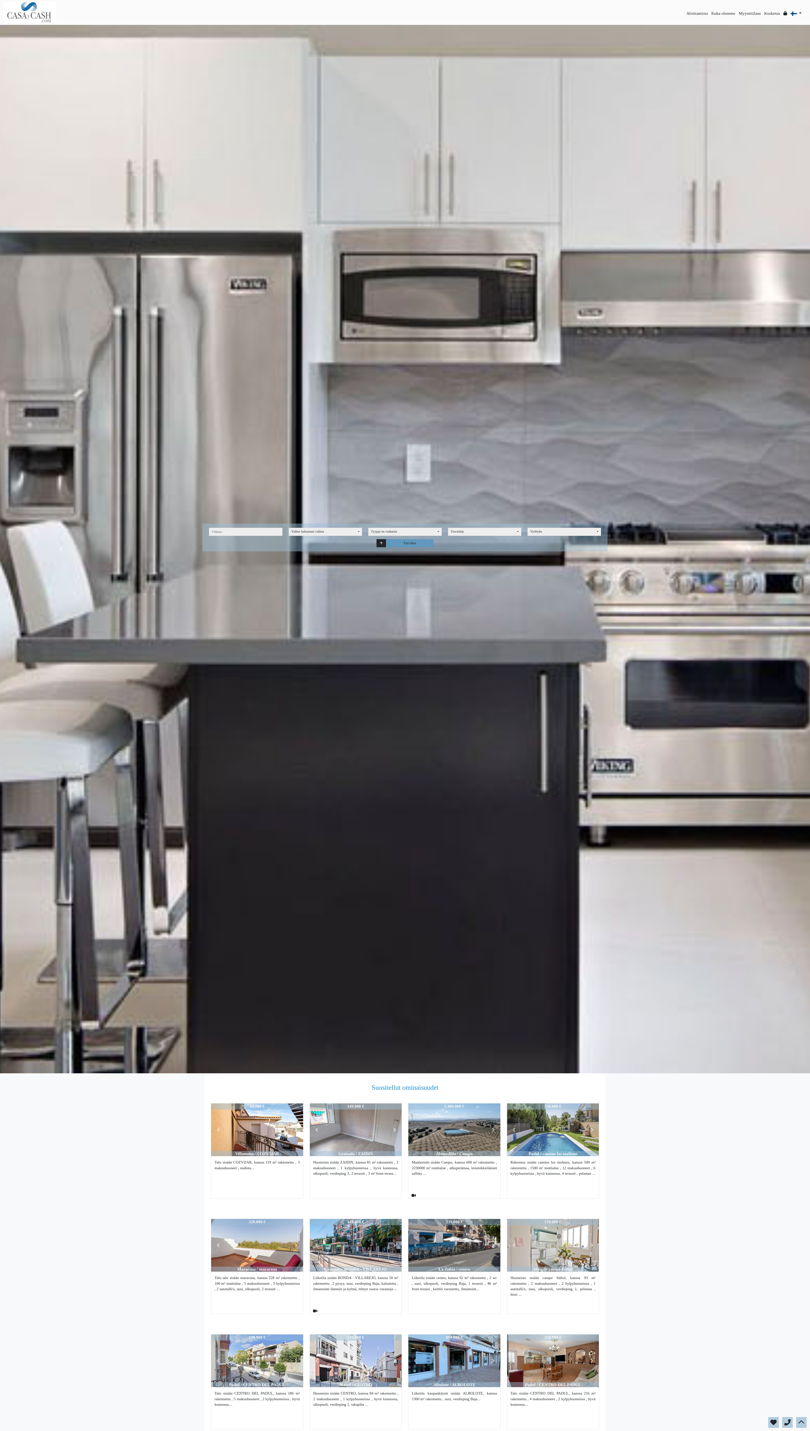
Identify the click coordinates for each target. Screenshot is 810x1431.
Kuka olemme (723, 13)
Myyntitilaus (750, 13)
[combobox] (325, 532)
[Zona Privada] (785, 13)
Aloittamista (697, 13)
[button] (381, 543)
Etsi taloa (410, 543)
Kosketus (772, 13)
